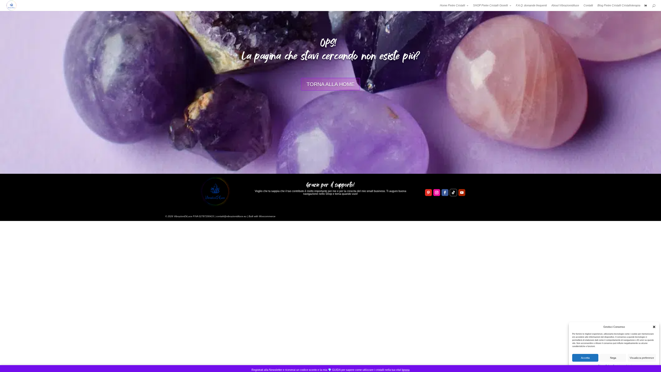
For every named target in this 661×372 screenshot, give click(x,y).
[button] (654, 327)
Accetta (585, 357)
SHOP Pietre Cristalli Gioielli (490, 5)
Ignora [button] (406, 369)
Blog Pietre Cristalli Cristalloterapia (618, 5)
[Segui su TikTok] (453, 192)
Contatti (588, 5)
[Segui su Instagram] (436, 192)
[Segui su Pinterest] (428, 192)
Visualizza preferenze (642, 357)
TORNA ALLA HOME (331, 84)
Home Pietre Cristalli (452, 5)
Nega (613, 357)
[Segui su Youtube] (461, 192)
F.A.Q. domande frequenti (531, 5)
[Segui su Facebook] (445, 192)
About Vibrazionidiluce (565, 5)
